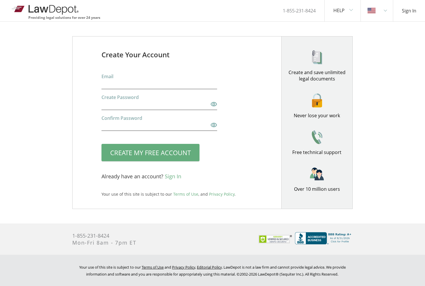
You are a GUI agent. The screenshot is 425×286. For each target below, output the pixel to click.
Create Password (120, 97)
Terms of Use (153, 267)
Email (107, 76)
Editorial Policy (209, 267)
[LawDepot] (46, 8)
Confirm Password (121, 118)
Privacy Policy (183, 267)
